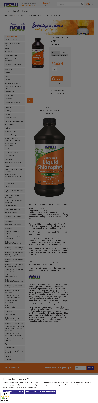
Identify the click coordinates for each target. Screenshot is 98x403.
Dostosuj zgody (31, 392)
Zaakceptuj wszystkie (47, 392)
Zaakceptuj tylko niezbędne (13, 392)
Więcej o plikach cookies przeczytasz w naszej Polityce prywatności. (20, 387)
